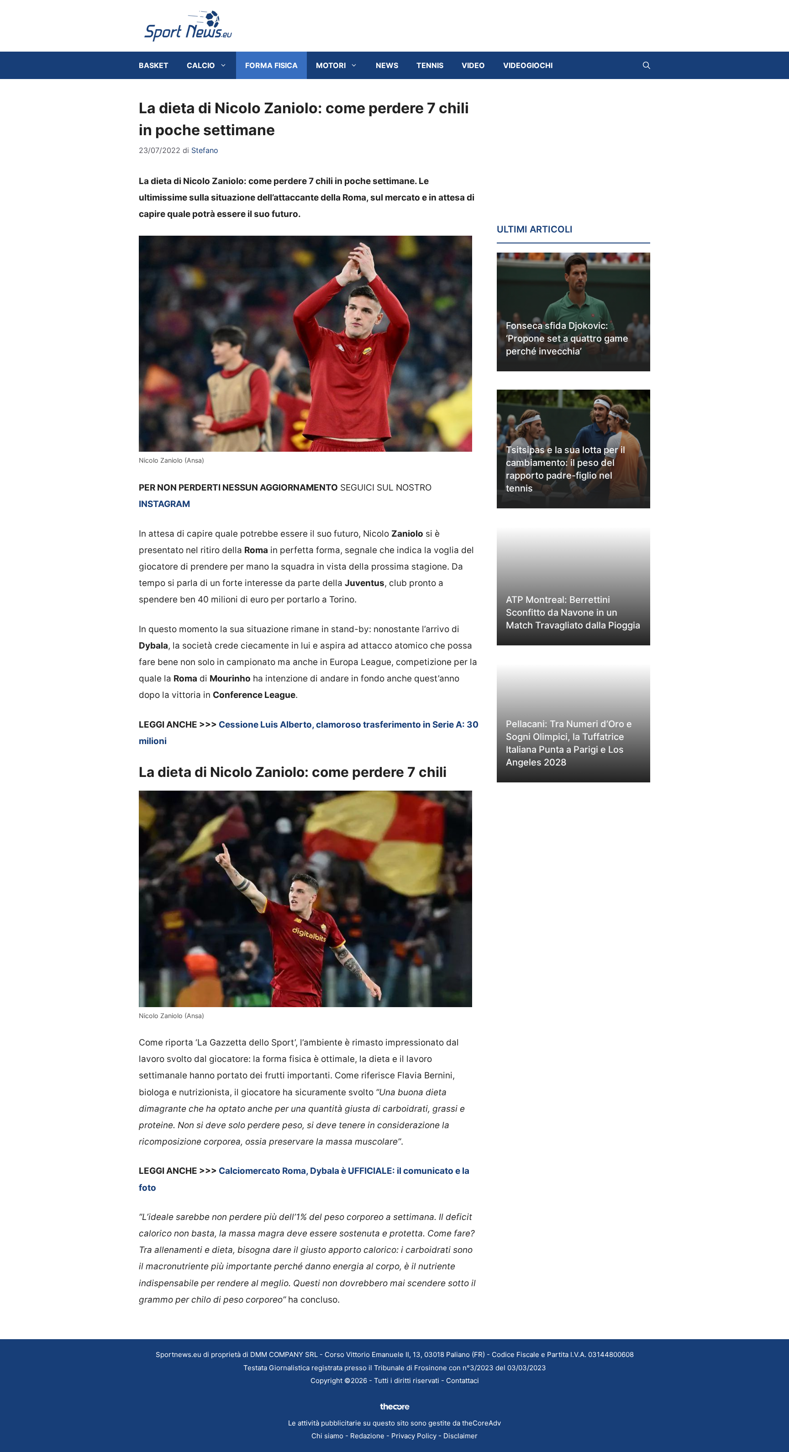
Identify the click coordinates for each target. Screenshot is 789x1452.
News (387, 65)
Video (473, 65)
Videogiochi (527, 65)
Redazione (367, 1435)
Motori (331, 65)
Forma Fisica (271, 65)
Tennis (429, 65)
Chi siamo (327, 1435)
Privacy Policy (414, 1435)
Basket (153, 65)
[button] (646, 65)
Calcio (201, 65)
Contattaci (462, 1380)
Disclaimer (460, 1435)
